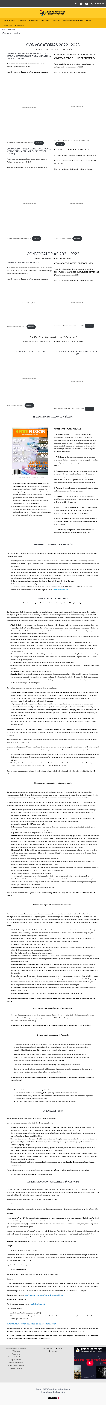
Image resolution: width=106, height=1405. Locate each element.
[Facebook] (81, 3)
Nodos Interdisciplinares (16, 1365)
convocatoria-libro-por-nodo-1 (15, 405)
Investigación (33, 20)
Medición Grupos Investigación (73, 20)
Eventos (88, 20)
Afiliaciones (22, 20)
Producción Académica (16, 1357)
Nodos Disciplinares (16, 1362)
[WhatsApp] (92, 3)
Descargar (39, 143)
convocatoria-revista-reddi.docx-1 (16, 326)
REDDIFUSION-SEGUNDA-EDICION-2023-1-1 (20, 143)
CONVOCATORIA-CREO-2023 (63, 238)
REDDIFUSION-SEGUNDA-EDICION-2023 (19, 238)
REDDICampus (19, 25)
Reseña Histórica (16, 1368)
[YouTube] (86, 3)
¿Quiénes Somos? (9, 20)
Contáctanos (8, 25)
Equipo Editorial (16, 1360)
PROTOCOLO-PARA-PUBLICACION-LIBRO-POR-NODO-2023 (71, 140)
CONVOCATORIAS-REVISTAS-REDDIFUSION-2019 (69, 409)
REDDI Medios (45, 20)
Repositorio (56, 20)
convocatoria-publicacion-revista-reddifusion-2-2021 (69, 326)
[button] (76, 3)
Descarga (36, 238)
